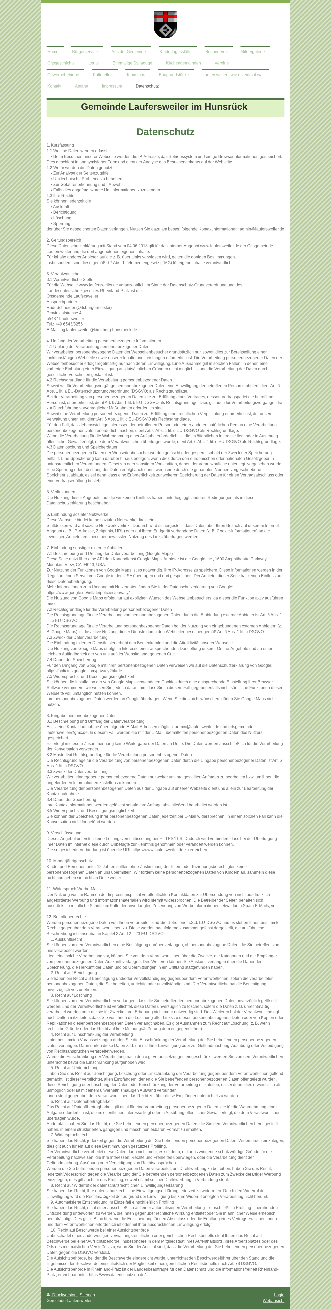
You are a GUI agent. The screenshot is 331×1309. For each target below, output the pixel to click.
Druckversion (64, 1295)
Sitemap (87, 1295)
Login (279, 1295)
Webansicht (273, 1300)
